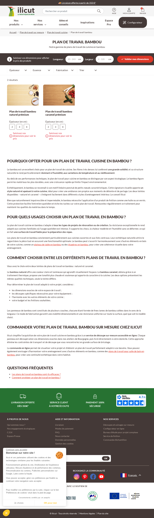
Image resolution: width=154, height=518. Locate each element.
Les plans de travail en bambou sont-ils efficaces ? (36, 374)
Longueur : (58, 59)
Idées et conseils (63, 22)
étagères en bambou (78, 244)
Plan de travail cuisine (57, 32)
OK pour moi (50, 503)
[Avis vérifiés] (131, 400)
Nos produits (14, 22)
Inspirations (87, 22)
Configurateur (135, 22)
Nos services (38, 22)
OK (105, 458)
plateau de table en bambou (47, 244)
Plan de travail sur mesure (32, 32)
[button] (6, 513)
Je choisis (18, 503)
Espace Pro (109, 22)
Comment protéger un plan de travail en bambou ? (36, 377)
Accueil (13, 32)
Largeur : (89, 59)
